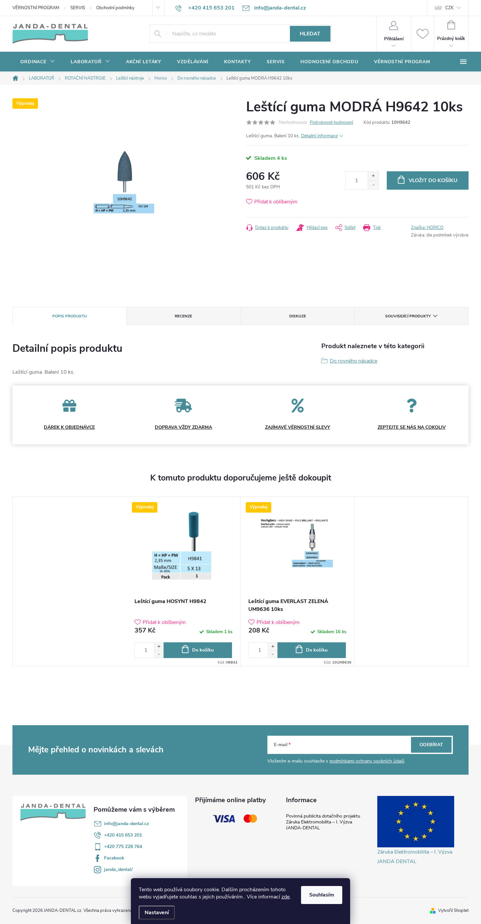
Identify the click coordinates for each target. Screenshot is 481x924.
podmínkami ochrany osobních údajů (367, 761)
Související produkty (408, 316)
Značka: (427, 228)
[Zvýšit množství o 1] (373, 176)
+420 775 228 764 (123, 846)
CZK (449, 8)
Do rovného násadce (353, 361)
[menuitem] (37, 62)
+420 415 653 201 (123, 835)
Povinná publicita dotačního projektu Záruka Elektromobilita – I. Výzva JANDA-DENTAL (323, 822)
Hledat (310, 33)
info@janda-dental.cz (126, 823)
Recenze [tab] (183, 316)
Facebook (114, 858)
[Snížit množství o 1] (373, 184)
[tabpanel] (183, 581)
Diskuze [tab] (297, 316)
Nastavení (157, 912)
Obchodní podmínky (115, 8)
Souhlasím (321, 894)
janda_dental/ (118, 869)
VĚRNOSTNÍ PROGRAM (35, 8)
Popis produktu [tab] (69, 316)
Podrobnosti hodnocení (331, 122)
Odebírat (431, 745)
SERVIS (77, 8)
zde (285, 896)
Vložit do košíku (433, 180)
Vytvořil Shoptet (453, 911)
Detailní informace (319, 136)
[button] (158, 646)
